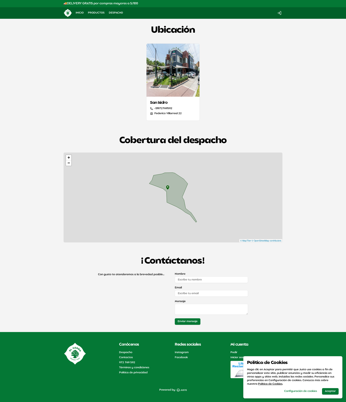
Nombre (180, 274)
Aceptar (330, 391)
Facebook (181, 357)
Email (178, 288)
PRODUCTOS (96, 13)
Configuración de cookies (300, 391)
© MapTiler (245, 240)
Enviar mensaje (188, 321)
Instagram (182, 352)
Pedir (233, 352)
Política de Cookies (270, 384)
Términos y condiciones (134, 367)
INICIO (80, 13)
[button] (167, 187)
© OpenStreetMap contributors (266, 240)
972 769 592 (127, 362)
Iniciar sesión (238, 357)
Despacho (125, 352)
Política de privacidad (133, 372)
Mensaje (180, 301)
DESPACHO (116, 13)
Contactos (126, 357)
